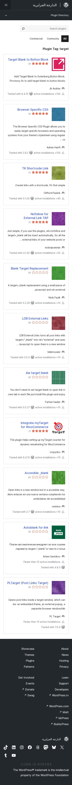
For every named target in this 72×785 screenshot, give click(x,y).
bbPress (62, 718)
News (65, 654)
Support (64, 683)
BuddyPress (59, 724)
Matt (64, 712)
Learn (65, 677)
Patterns (29, 666)
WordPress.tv (59, 695)
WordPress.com (57, 706)
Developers (62, 689)
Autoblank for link (35, 527)
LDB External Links (35, 318)
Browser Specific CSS (32, 109)
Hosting (64, 660)
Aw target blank (37, 373)
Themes (29, 654)
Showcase (27, 648)
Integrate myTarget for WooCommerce (34, 424)
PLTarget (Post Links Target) (27, 583)
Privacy (64, 666)
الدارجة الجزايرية (51, 739)
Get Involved (26, 677)
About (65, 648)
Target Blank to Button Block (28, 59)
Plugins (30, 660)
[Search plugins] (23, 28)
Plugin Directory (60, 15)
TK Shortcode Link (35, 168)
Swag (29, 695)
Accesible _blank (36, 473)
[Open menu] (5, 5)
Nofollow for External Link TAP (36, 216)
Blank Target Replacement (29, 268)
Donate (28, 689)
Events (30, 683)
